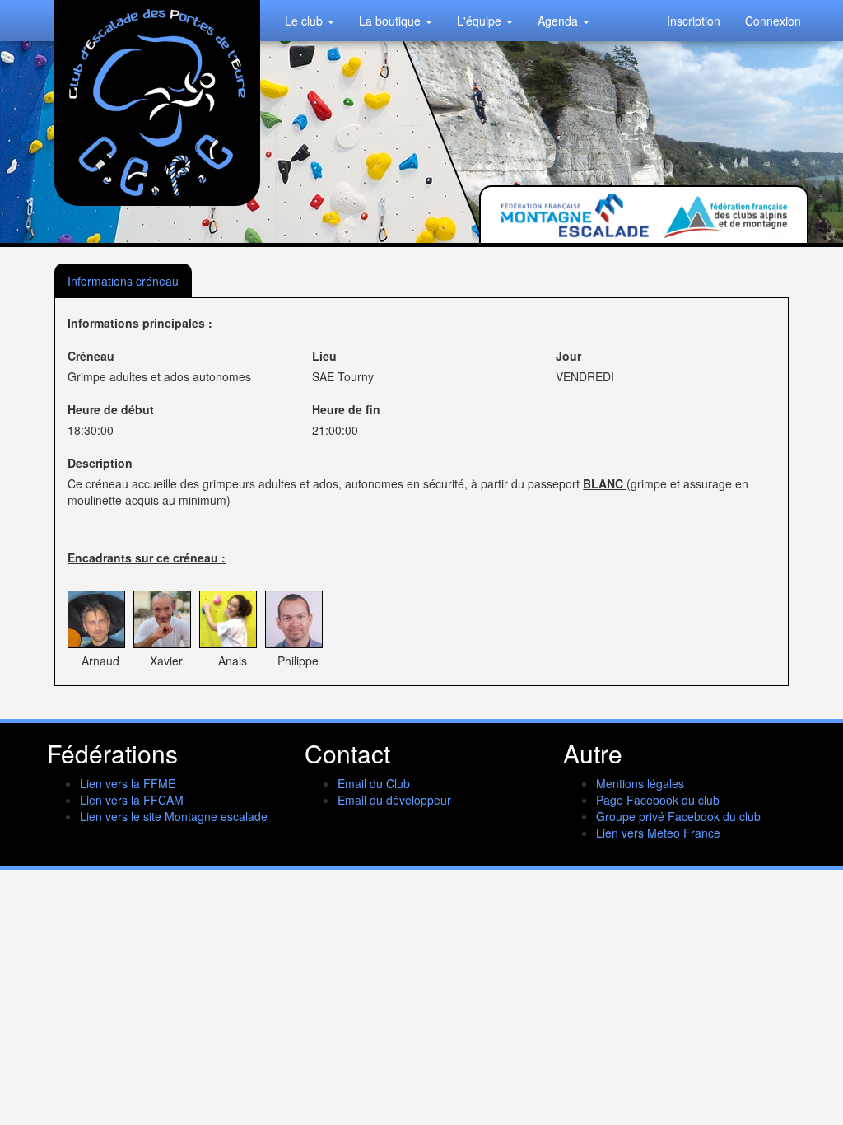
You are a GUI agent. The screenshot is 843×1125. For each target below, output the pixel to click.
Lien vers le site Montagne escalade (174, 816)
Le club (305, 20)
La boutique (391, 20)
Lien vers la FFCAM (132, 799)
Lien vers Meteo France (658, 832)
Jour (568, 356)
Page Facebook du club (658, 799)
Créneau (91, 356)
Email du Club (374, 783)
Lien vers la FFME (127, 783)
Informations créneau (123, 281)
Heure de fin (346, 409)
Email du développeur (394, 799)
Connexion (773, 20)
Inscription (693, 20)
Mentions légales (640, 783)
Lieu (324, 356)
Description (100, 463)
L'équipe (481, 20)
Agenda (559, 20)
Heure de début (111, 409)
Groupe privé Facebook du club (678, 816)
